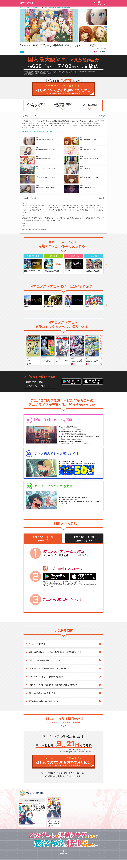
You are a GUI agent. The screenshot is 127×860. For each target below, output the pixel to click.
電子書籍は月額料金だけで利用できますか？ (45, 701)
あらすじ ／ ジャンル (29, 116)
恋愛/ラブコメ (49, 132)
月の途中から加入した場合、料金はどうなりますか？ (49, 668)
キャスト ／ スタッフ (29, 198)
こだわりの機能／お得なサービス (63, 105)
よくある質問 (90, 105)
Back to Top (63, 853)
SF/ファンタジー (27, 132)
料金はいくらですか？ (37, 644)
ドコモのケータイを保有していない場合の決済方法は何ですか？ (53, 685)
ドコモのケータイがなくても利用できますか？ (46, 677)
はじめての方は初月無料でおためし (63, 89)
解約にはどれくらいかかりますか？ (42, 693)
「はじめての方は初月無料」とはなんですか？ (46, 660)
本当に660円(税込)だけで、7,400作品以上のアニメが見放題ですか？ (55, 652)
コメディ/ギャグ (39, 132)
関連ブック (104, 51)
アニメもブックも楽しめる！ (36, 105)
